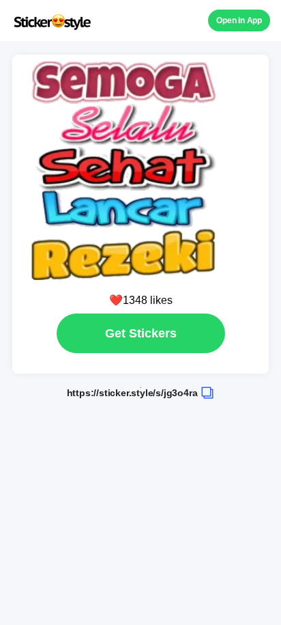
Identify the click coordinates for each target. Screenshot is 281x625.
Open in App (239, 20)
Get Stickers (141, 333)
